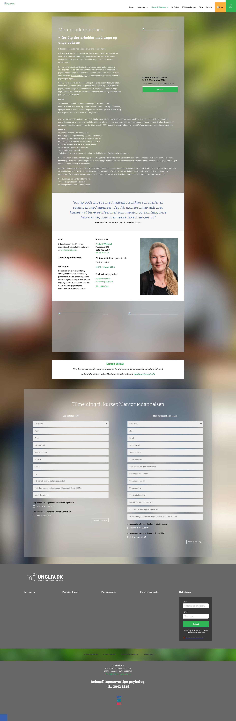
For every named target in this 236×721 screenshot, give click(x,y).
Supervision (145, 608)
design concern (131, 716)
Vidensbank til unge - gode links (75, 626)
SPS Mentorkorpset (189, 7)
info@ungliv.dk (124, 674)
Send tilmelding (100, 520)
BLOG (142, 626)
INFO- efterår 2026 (105, 267)
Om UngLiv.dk (29, 598)
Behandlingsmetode (109, 608)
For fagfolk (175, 7)
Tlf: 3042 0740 (111, 674)
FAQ (103, 617)
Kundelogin (149, 654)
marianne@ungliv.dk (104, 282)
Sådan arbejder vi (31, 603)
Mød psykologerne (70, 608)
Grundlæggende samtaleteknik (72, 182)
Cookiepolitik (109, 654)
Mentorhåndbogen (79, 76)
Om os (131, 7)
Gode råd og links (108, 612)
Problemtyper (29, 608)
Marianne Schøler (103, 279)
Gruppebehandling (70, 603)
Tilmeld (160, 89)
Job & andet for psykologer (151, 612)
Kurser (143, 598)
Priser (201, 7)
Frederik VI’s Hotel (104, 244)
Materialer (144, 622)
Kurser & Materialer (159, 7)
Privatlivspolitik (43, 516)
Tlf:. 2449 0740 (102, 286)
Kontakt (209, 7)
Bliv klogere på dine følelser (73, 612)
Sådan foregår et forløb (72, 622)
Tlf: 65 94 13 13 (102, 253)
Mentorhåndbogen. (69, 250)
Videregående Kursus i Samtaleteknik (75, 185)
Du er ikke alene (68, 617)
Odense (163, 77)
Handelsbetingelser (44, 506)
